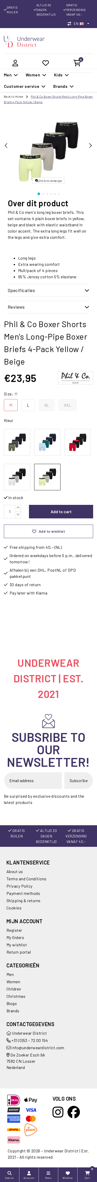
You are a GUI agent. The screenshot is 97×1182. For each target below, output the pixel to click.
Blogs (11, 1003)
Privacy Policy (19, 885)
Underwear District (29, 1033)
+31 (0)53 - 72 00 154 (29, 1040)
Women (13, 981)
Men (10, 974)
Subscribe (79, 780)
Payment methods (23, 893)
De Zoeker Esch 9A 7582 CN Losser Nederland (25, 1061)
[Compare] (71, 23)
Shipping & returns (23, 900)
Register (14, 930)
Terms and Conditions (26, 878)
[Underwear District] (24, 40)
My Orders (15, 937)
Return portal (18, 951)
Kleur (8, 420)
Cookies (13, 907)
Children (13, 988)
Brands (12, 1010)
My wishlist (16, 944)
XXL (67, 404)
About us (14, 871)
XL (46, 404)
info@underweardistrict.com (37, 1047)
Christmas (15, 996)
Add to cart (61, 511)
